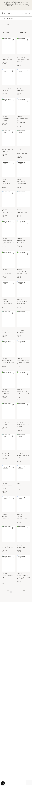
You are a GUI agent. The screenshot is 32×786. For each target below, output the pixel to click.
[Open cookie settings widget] (3, 783)
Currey (3, 18)
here (19, 8)
